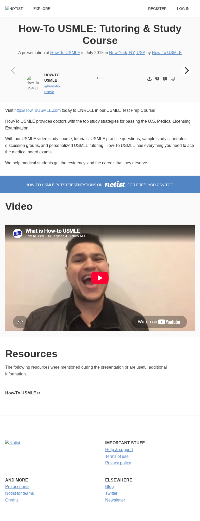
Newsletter (115, 500)
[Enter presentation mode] (173, 79)
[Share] (149, 79)
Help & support (119, 449)
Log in (183, 9)
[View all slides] (165, 79)
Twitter (111, 493)
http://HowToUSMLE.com (37, 110)
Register (157, 9)
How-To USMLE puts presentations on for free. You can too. (100, 185)
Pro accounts (17, 486)
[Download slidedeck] (157, 79)
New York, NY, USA (127, 52)
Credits (11, 500)
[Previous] (14, 70)
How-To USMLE (65, 52)
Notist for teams (19, 493)
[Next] (186, 70)
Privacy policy (118, 463)
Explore (41, 9)
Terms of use (117, 456)
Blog (109, 486)
